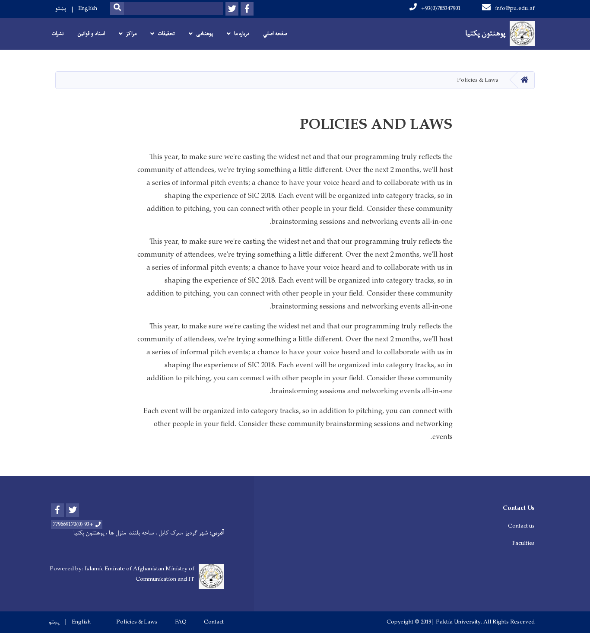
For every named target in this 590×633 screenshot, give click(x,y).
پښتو (60, 8)
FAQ (181, 622)
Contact (214, 622)
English (87, 8)
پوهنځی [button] (204, 33)
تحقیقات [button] (166, 33)
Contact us (521, 526)
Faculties (523, 543)
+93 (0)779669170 (73, 524)
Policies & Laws (137, 622)
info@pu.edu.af (515, 8)
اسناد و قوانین (91, 33)
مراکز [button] (131, 33)
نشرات (57, 33)
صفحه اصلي (275, 33)
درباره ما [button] (241, 33)
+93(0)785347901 (440, 8)
